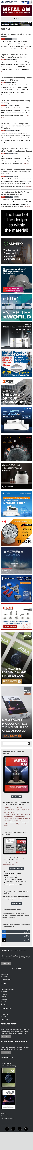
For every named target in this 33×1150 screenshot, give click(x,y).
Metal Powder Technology (8, 1066)
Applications (22, 913)
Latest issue (4, 974)
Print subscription (6, 979)
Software (5, 917)
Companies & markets (9, 913)
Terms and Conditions (7, 1118)
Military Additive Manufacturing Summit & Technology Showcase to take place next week (16, 171)
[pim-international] (8, 1078)
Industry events (5, 1019)
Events (14, 39)
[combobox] (16, 743)
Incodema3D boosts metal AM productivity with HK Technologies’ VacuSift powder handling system (16, 823)
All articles (4, 1017)
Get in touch (6, 1037)
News (3, 39)
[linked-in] (26, 1129)
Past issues (4, 976)
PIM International (6, 1063)
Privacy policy (5, 1116)
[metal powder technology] (8, 1100)
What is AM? (4, 1014)
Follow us (6, 1053)
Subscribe (6, 963)
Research (20, 915)
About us (3, 1113)
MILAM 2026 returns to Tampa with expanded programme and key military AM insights (15, 126)
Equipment (13, 915)
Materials (5, 915)
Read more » (28, 49)
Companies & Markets (7, 989)
